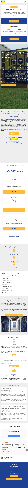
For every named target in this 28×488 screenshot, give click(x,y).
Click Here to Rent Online (8, 85)
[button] (3, 324)
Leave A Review (14, 366)
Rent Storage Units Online (14, 479)
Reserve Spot (14, 39)
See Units (14, 191)
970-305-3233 (8, 82)
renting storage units (5, 309)
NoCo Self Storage (14, 171)
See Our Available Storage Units (14, 315)
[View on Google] (2, 458)
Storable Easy (24, 484)
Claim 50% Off (14, 21)
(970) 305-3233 (15, 235)
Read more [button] (5, 449)
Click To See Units (14, 133)
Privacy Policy (14, 476)
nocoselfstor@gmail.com (14, 236)
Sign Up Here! (14, 139)
